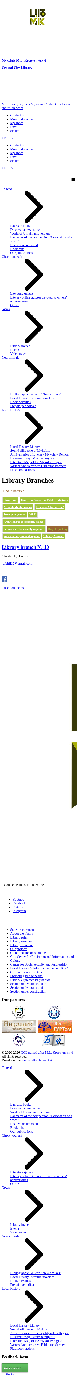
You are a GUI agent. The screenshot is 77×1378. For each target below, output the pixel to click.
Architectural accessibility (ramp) (24, 521)
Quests (14, 305)
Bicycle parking (57, 529)
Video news (18, 353)
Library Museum (53, 536)
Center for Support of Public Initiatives (44, 499)
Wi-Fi (32, 514)
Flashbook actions (22, 470)
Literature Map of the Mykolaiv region (36, 462)
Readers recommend (24, 245)
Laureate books (20, 226)
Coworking (10, 499)
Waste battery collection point (22, 536)
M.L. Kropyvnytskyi (31, 60)
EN (11, 138)
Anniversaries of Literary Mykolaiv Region (39, 454)
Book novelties (20, 402)
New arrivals (10, 357)
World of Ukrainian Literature (30, 233)
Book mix (17, 249)
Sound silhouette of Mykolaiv (30, 450)
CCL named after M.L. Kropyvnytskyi (47, 1052)
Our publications (21, 253)
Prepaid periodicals (23, 406)
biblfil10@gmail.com (17, 563)
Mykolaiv (9, 60)
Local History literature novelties (32, 398)
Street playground (14, 514)
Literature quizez (21, 293)
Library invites (20, 346)
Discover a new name (25, 229)
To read (7, 189)
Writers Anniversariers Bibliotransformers (38, 466)
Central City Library (17, 67)
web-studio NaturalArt (37, 1060)
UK (5, 138)
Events (14, 350)
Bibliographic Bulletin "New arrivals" (35, 394)
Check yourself (12, 256)
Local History (11, 410)
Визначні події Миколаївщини (32, 458)
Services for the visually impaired (24, 529)
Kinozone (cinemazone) (50, 507)
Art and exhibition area (18, 507)
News (6, 309)
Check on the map (14, 588)
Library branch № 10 (25, 547)
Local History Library (25, 446)
